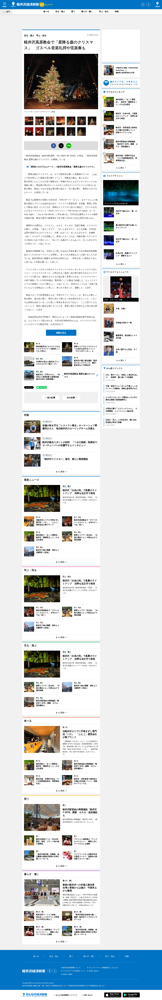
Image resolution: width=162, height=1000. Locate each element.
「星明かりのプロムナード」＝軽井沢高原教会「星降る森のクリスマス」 (63, 166)
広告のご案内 (67, 974)
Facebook (143, 5)
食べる (46, 11)
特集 (117, 11)
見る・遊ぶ (60, 11)
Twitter (148, 5)
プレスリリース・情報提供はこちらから (103, 968)
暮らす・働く (87, 11)
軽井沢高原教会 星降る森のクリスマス (79, 375)
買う (73, 11)
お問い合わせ (94, 971)
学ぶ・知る (104, 11)
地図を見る (61, 332)
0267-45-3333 (68, 155)
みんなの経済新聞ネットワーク (34, 995)
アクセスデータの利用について (74, 971)
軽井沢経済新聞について (72, 968)
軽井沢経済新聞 (25, 4)
